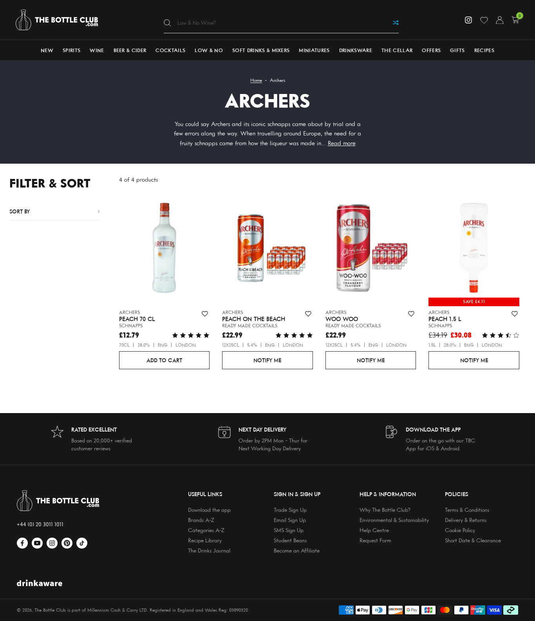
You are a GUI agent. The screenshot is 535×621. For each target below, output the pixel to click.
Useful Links (205, 494)
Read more (342, 143)
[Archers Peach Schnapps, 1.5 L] (473, 249)
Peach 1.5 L (444, 319)
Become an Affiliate (297, 550)
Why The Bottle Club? (385, 509)
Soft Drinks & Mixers (261, 50)
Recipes (484, 50)
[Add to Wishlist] (205, 314)
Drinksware (355, 50)
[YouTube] (37, 543)
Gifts (457, 50)
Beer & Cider (130, 50)
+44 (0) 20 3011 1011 (40, 524)
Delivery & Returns (465, 519)
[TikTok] (81, 543)
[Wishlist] (484, 20)
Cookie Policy (460, 530)
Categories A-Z (206, 530)
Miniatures (314, 50)
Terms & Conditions (467, 509)
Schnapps (131, 326)
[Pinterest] (66, 543)
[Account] (500, 20)
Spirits (71, 50)
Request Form (375, 540)
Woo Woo (341, 319)
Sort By (19, 211)
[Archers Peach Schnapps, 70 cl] (164, 249)
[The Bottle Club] (57, 19)
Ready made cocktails (249, 326)
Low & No (209, 50)
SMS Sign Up (289, 530)
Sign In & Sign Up (297, 494)
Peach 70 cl (137, 319)
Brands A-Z (201, 519)
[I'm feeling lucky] (396, 23)
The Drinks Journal (209, 550)
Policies (456, 494)
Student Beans (290, 540)
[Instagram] (468, 20)
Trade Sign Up (290, 509)
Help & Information (388, 494)
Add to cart (164, 360)
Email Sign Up (290, 519)
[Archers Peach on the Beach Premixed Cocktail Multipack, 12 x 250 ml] (267, 249)
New (47, 50)
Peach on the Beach (253, 319)
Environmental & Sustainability (394, 519)
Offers (431, 50)
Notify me (267, 360)
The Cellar (396, 50)
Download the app (209, 509)
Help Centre (374, 530)
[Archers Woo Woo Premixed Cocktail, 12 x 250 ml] (370, 249)
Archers (129, 312)
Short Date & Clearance (473, 540)
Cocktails (170, 50)
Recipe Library (205, 540)
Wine (97, 50)
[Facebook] (22, 543)
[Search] (167, 23)
